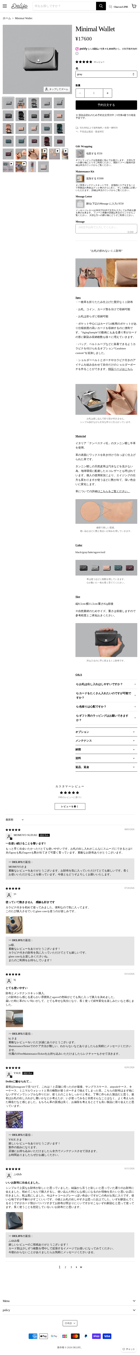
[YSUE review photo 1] (14, 1119)
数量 (78, 85)
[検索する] (101, 6)
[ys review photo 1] (14, 925)
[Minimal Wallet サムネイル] (8, 103)
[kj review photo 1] (14, 1018)
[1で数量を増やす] (107, 93)
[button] (76, 1267)
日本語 (68, 1323)
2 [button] (65, 1267)
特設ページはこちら (120, 369)
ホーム (7, 18)
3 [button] (71, 1267)
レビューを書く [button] (70, 806)
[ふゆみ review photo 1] (14, 1220)
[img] (13, 829)
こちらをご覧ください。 (115, 491)
